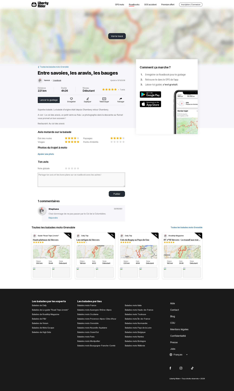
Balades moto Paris (86, 337)
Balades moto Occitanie (87, 314)
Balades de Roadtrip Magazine (45, 314)
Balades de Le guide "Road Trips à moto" (50, 310)
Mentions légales (179, 329)
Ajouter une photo (46, 154)
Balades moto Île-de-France (137, 319)
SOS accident (150, 4)
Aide (172, 303)
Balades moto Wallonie (135, 346)
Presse (174, 342)
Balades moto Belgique (135, 332)
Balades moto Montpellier (88, 341)
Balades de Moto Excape (43, 328)
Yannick (47, 80)
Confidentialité (178, 336)
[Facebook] (170, 368)
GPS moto (119, 4)
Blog (172, 316)
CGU (172, 323)
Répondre (53, 218)
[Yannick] (40, 80)
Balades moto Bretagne (135, 341)
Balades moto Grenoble (88, 323)
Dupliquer (87, 101)
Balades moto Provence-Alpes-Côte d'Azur (96, 319)
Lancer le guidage (49, 100)
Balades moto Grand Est (88, 332)
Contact (174, 310)
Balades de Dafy (39, 305)
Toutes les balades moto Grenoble (186, 227)
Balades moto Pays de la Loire (138, 328)
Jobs (172, 349)
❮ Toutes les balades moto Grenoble (53, 67)
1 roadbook (57, 80)
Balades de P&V (39, 319)
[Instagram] (180, 368)
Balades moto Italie (133, 305)
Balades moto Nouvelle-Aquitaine (92, 328)
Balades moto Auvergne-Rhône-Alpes (94, 310)
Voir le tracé (117, 36)
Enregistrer (71, 101)
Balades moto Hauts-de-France (139, 310)
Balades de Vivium (40, 323)
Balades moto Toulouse (135, 314)
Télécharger (104, 101)
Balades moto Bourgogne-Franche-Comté (96, 346)
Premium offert (167, 4)
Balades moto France (86, 305)
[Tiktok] (192, 368)
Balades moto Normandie (136, 323)
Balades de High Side (41, 332)
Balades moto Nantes (134, 337)
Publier (116, 194)
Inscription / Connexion (190, 4)
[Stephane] (42, 210)
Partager (120, 101)
